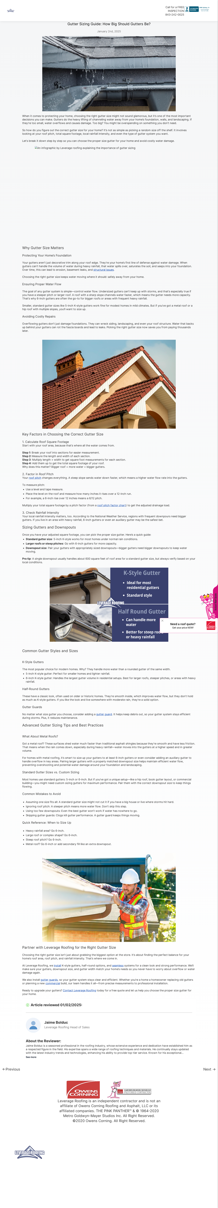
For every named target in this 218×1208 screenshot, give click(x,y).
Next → (209, 1069)
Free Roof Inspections (177, 1171)
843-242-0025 (80, 1160)
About (39, 11)
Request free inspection (174, 1179)
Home (24, 11)
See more (31, 1057)
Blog (167, 1176)
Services (92, 11)
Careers (110, 11)
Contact (129, 11)
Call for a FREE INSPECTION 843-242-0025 (174, 11)
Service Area (172, 1157)
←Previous (11, 1069)
